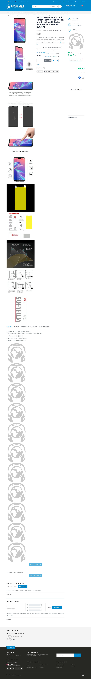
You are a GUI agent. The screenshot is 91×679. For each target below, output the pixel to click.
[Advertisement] (76, 106)
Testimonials (41, 667)
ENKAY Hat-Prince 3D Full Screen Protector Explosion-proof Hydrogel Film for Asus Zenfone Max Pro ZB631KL (18, 636)
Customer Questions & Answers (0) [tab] (29, 326)
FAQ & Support (59, 667)
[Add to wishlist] (53, 60)
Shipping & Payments (60, 664)
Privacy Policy (42, 666)
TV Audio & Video (28, 12)
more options (42, 52)
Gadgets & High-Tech (63, 12)
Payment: (39, 67)
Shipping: (39, 55)
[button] (82, 6)
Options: (39, 49)
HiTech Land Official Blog (31, 667)
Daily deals (62, 1)
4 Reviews (80, 53)
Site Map (73, 666)
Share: (38, 64)
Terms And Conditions (43, 664)
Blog (77, 1)
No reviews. (9, 619)
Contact (82, 1)
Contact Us (29, 666)
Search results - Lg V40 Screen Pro (17, 15)
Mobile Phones (11, 12)
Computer (19, 12)
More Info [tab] (16, 326)
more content (36, 564)
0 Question (49, 30)
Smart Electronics (39, 12)
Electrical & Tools (51, 12)
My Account (73, 664)
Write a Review (57, 607)
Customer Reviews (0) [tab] (44, 326)
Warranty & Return (60, 666)
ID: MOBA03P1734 (57, 30)
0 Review (44, 30)
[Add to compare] (57, 60)
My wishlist (70, 1)
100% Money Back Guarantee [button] (77, 24)
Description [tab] (9, 326)
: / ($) (10, 1)
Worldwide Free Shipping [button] (76, 19)
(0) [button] (25, 1)
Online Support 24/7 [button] (76, 30)
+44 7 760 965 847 (10, 659)
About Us (28, 664)
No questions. (9, 594)
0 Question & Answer (12, 586)
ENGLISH (18, 1)
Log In (55, 1)
